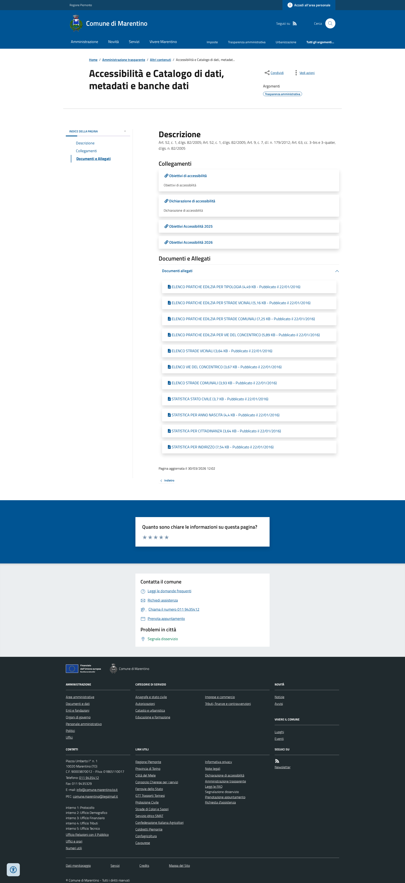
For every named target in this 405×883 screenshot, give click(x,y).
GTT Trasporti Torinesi (150, 795)
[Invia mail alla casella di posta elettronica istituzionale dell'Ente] (97, 789)
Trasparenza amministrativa (247, 42)
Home (93, 59)
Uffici (69, 737)
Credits (144, 865)
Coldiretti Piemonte (148, 829)
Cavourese (142, 842)
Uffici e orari (74, 841)
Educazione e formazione (152, 717)
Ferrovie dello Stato (149, 788)
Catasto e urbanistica (150, 710)
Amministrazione (84, 41)
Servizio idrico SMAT (149, 815)
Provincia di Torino (147, 768)
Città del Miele (145, 775)
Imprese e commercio (220, 696)
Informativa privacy (218, 761)
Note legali (212, 768)
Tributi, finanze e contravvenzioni (228, 703)
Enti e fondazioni (77, 710)
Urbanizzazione (286, 42)
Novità (113, 41)
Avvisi (279, 703)
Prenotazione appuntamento (225, 797)
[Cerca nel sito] (328, 23)
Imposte (212, 42)
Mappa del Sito (179, 865)
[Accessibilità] (13, 869)
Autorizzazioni (145, 703)
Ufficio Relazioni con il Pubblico (87, 834)
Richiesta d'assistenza (220, 802)
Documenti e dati (78, 703)
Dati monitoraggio (78, 865)
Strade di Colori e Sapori (152, 809)
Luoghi (279, 731)
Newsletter (282, 767)
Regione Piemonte (81, 5)
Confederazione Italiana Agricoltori (159, 822)
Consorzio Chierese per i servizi (156, 782)
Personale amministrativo (84, 723)
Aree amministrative (80, 696)
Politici (70, 730)
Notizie (279, 696)
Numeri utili (74, 848)
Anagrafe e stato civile (151, 696)
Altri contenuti (160, 59)
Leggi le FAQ (214, 786)
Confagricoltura (146, 836)
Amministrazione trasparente (123, 59)
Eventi (279, 738)
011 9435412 (89, 777)
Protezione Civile (147, 802)
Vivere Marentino (163, 41)
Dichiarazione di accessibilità (224, 775)
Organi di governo (78, 717)
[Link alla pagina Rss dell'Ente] (277, 761)
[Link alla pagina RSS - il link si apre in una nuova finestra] (294, 23)
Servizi (134, 41)
